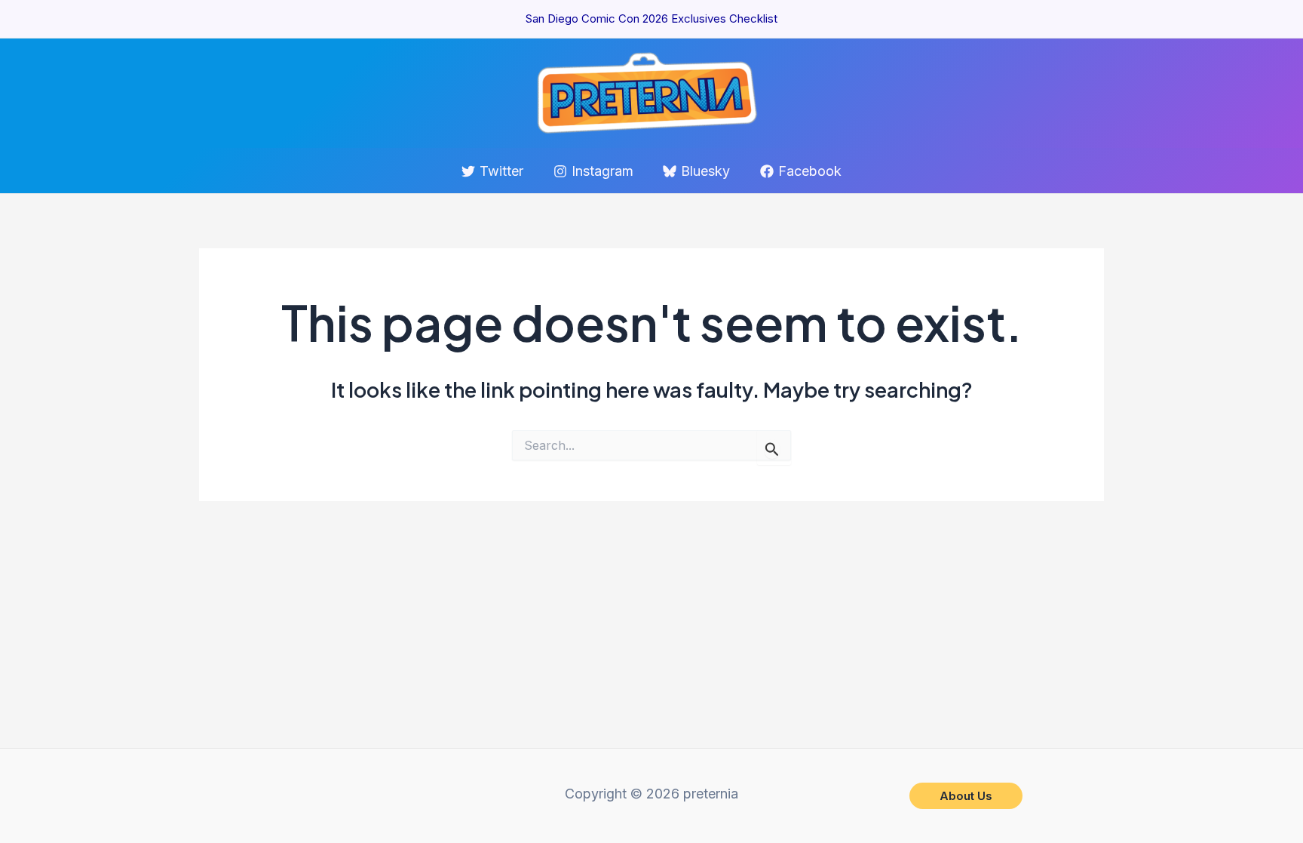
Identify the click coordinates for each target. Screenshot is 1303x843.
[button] (965, 796)
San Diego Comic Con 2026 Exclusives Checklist (651, 18)
